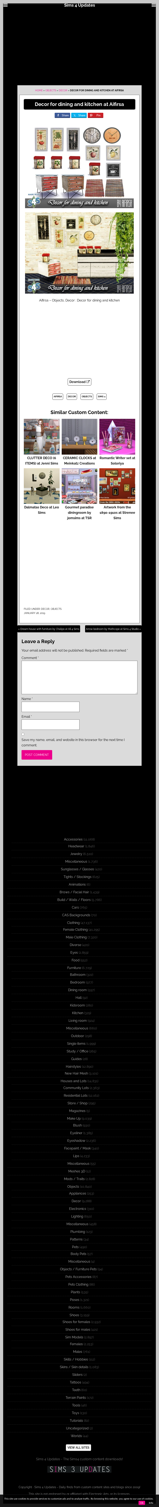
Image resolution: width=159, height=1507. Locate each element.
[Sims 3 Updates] (79, 1469)
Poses (74, 1300)
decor (72, 396)
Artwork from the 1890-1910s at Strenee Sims (117, 512)
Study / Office (77, 1051)
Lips (76, 1156)
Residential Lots (76, 1096)
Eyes (74, 953)
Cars (75, 907)
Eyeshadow (76, 1141)
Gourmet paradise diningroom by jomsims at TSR (79, 512)
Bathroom (78, 975)
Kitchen (77, 1013)
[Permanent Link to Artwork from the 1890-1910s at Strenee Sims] (117, 502)
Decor (63, 90)
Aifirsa (58, 396)
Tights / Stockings (78, 877)
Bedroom (77, 982)
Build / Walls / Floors (74, 900)
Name (27, 699)
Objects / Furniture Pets (78, 1269)
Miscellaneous (76, 861)
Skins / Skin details (74, 1367)
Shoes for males (77, 1330)
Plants (75, 1292)
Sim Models (74, 1337)
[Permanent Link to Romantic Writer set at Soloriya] (117, 453)
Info (151, 1503)
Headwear (76, 846)
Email (27, 717)
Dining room (77, 990)
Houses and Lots (74, 1081)
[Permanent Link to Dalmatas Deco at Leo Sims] (42, 502)
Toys (75, 1413)
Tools (76, 1405)
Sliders (77, 1375)
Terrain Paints (76, 1398)
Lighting (77, 1216)
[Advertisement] (79, 46)
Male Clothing (76, 937)
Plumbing (77, 1232)
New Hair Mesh (76, 1073)
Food (76, 960)
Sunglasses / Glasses (77, 869)
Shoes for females (76, 1322)
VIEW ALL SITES (78, 1447)
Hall (79, 998)
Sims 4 (101, 396)
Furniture (74, 968)
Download (77, 382)
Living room (78, 1021)
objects (87, 396)
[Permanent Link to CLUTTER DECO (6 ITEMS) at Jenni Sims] (42, 453)
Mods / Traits (74, 1179)
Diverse (75, 945)
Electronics (77, 1209)
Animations (77, 884)
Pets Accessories (78, 1277)
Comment (30, 658)
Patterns (76, 1239)
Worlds (76, 1436)
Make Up (74, 1118)
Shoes (74, 1315)
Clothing (73, 923)
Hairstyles (73, 1067)
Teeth (76, 1390)
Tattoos (75, 1382)
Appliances (77, 1193)
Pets (75, 1247)
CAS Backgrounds (76, 915)
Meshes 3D (76, 1171)
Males (77, 1352)
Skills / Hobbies (76, 1359)
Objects (50, 90)
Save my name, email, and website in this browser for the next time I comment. (73, 742)
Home (39, 90)
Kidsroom (77, 1005)
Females (76, 1344)
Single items (76, 1044)
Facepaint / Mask (77, 1148)
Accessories (73, 839)
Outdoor (77, 1036)
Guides (76, 1059)
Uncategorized (77, 1428)
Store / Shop (77, 1103)
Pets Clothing (78, 1284)
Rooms (74, 1307)
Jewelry (76, 854)
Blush (77, 1125)
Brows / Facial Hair (74, 892)
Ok (141, 1503)
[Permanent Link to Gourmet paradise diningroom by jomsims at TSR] (80, 502)
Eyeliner (76, 1133)
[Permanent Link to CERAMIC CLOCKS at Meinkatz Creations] (80, 453)
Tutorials (76, 1421)
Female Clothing (75, 930)
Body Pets (78, 1254)
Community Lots (76, 1088)
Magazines (77, 1111)
